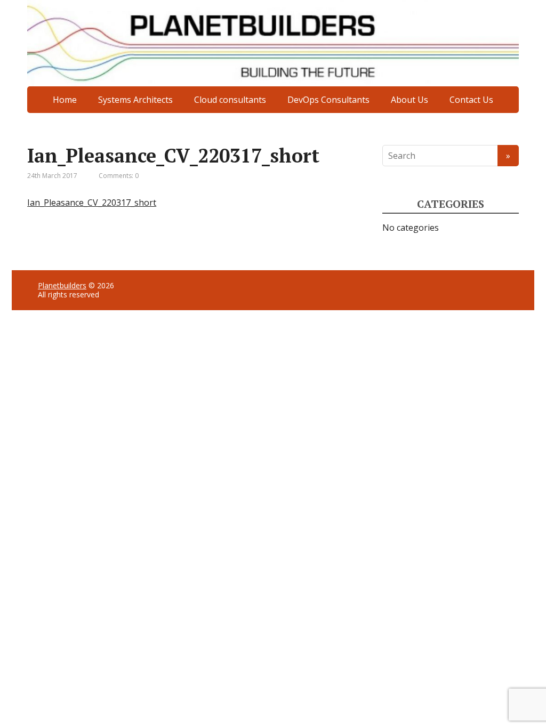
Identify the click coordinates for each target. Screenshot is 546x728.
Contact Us (471, 100)
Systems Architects (135, 100)
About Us (409, 100)
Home (65, 100)
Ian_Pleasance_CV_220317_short (91, 202)
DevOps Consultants (328, 100)
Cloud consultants (230, 100)
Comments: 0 (119, 175)
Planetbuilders (62, 285)
